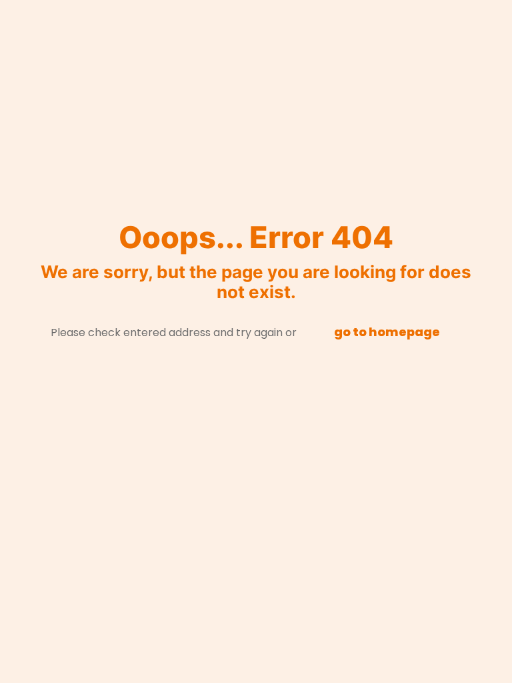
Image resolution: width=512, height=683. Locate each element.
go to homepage (387, 331)
